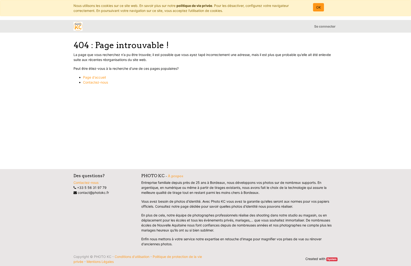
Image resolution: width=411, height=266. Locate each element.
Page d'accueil (94, 77)
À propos (175, 176)
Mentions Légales (100, 262)
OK (318, 7)
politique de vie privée (194, 6)
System (332, 259)
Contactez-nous (95, 82)
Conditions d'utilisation (132, 257)
